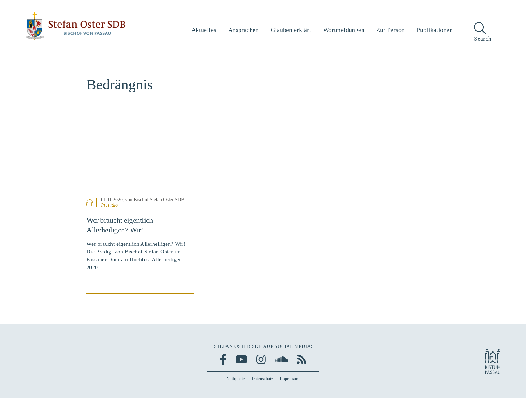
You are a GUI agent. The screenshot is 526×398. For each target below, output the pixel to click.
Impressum (290, 378)
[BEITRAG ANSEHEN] (140, 157)
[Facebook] (223, 359)
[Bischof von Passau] (76, 26)
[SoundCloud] (281, 359)
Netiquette (235, 378)
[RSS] (301, 359)
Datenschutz (262, 378)
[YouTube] (241, 359)
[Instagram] (261, 359)
